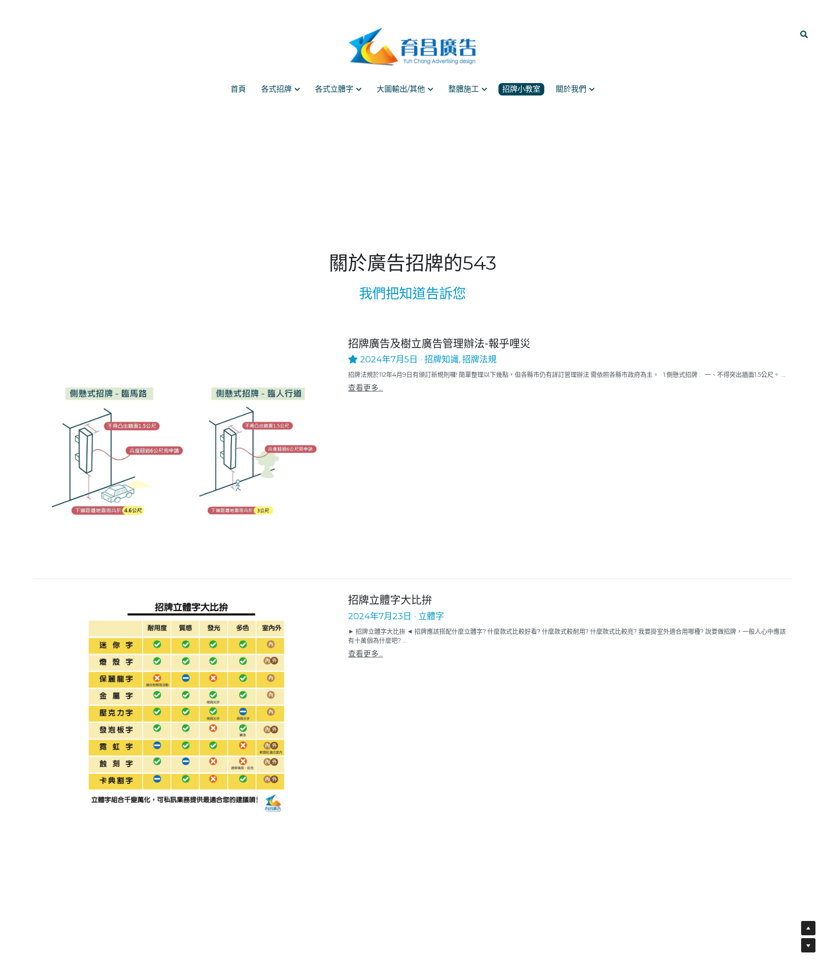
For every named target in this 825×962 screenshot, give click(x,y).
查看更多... (365, 387)
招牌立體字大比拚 (390, 600)
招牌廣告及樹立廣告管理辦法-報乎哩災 (439, 343)
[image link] (412, 47)
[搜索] (804, 35)
